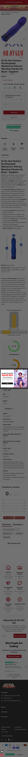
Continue (7, 383)
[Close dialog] (26, 370)
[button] (1, 751)
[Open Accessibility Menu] (1, 755)
